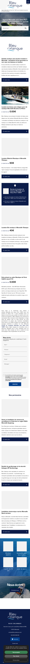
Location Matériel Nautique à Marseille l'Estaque (14, 159)
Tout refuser (16, 656)
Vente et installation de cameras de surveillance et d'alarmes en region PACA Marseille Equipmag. (14, 421)
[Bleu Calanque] (15, 4)
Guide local (15, 643)
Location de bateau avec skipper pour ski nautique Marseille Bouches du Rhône (14, 107)
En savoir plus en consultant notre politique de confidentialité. (15, 379)
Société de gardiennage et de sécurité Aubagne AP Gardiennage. (14, 467)
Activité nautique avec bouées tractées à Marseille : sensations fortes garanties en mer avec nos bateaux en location (15, 60)
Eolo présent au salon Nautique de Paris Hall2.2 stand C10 (14, 278)
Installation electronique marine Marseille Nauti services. (15, 512)
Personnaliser (16, 660)
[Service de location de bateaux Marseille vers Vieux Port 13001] (6, 191)
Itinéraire (16, 639)
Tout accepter (16, 652)
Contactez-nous (15, 590)
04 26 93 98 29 (15, 635)
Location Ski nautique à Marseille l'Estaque (15, 227)
